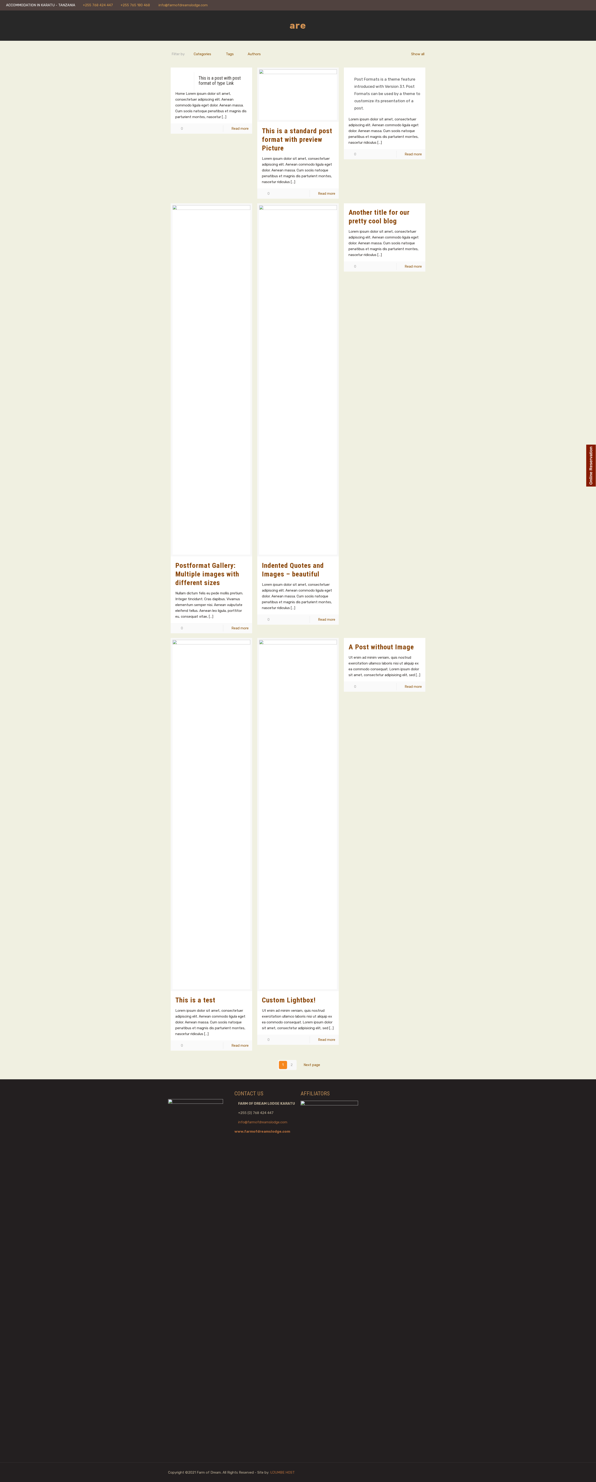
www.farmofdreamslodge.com (262, 1131)
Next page (312, 1065)
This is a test (195, 1000)
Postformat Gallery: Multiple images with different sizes (207, 574)
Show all (417, 54)
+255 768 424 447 (98, 5)
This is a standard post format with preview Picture (297, 139)
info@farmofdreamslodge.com (183, 5)
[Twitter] (581, 5)
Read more (240, 128)
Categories (202, 54)
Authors (254, 54)
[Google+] (574, 5)
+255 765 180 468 (136, 5)
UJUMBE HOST (282, 1472)
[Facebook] (568, 5)
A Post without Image (381, 647)
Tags (230, 54)
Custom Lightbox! (289, 1000)
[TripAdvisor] (587, 5)
